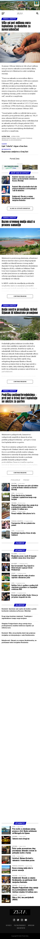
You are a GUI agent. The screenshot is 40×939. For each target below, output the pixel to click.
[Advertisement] (20, 733)
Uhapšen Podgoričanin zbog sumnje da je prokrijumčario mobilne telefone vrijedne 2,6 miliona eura (18, 626)
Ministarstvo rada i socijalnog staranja (17, 138)
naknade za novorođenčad (11, 140)
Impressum (31, 925)
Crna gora (16, 136)
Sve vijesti (9, 925)
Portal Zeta (14, 159)
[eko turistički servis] (20, 169)
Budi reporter (21, 928)
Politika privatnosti (20, 925)
